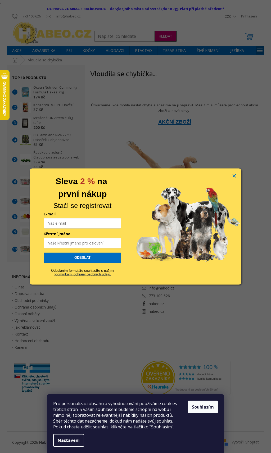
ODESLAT (82, 258)
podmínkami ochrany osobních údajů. (82, 274)
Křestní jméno (57, 233)
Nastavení (69, 440)
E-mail (50, 213)
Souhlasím (203, 407)
